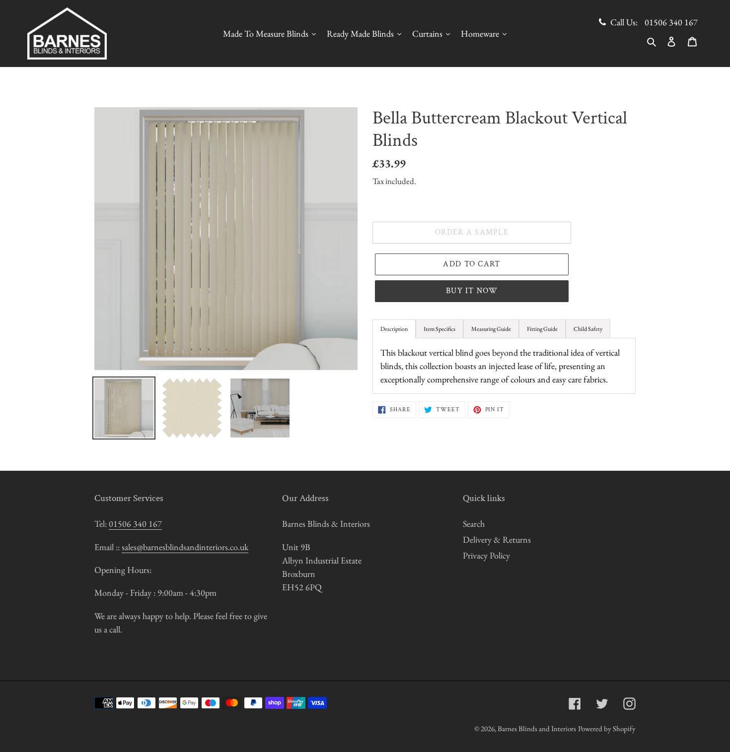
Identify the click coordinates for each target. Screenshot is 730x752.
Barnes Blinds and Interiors (537, 728)
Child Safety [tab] (588, 329)
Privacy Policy (486, 555)
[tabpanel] (504, 366)
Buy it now (472, 291)
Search (474, 523)
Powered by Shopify (607, 728)
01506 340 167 (671, 22)
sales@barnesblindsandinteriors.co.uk (185, 547)
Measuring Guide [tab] (491, 329)
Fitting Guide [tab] (542, 329)
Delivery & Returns (497, 539)
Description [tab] (394, 329)
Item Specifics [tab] (439, 329)
